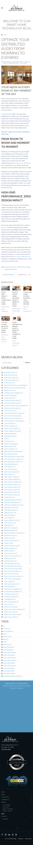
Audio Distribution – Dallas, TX (16, 343)
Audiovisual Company (10, 380)
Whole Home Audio (10, 607)
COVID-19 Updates (9, 426)
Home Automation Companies (13, 456)
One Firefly (13, 838)
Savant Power (7, 811)
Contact (4, 816)
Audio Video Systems (9, 658)
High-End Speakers (9, 449)
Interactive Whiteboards (11, 502)
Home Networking (9, 469)
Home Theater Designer (11, 479)
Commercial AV (8, 411)
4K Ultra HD (6, 629)
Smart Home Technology (11, 579)
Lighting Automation (10, 507)
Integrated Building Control (12, 500)
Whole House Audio (10, 612)
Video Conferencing (10, 602)
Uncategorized (8, 599)
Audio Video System (10, 377)
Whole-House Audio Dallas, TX (16, 311)
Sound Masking (8, 586)
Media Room (8, 525)
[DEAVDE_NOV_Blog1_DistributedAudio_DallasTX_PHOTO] (16, 75)
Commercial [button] (5, 799)
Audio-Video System (9, 663)
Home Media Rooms (10, 464)
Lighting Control (9, 512)
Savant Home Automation (12, 556)
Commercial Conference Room (13, 413)
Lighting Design (8, 515)
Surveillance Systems (10, 596)
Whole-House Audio (10, 617)
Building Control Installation (12, 393)
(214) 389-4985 (6, 749)
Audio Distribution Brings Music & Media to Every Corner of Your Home (17, 330)
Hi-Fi (5, 439)
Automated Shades (8, 671)
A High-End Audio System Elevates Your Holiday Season (27, 298)
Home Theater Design (10, 477)
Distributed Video (9, 436)
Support (5, 819)
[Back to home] (16, 8)
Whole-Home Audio (24, 267)
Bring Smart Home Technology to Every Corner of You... (25, 274)
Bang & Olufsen (8, 809)
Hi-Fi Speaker (8, 441)
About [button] (3, 794)
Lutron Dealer (8, 518)
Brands (3, 802)
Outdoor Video (8, 551)
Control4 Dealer (9, 423)
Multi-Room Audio (11, 269)
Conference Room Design (12, 418)
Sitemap (21, 838)
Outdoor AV (7, 543)
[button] (2, 8)
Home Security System (11, 472)
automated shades (8, 668)
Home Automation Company (12, 459)
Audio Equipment (8, 650)
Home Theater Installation (12, 482)
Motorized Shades (9, 530)
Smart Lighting (8, 581)
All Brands (6, 805)
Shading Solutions (9, 561)
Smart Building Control (11, 563)
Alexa (4, 634)
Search (27, 362)
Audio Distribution (11, 267)
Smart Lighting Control (11, 584)
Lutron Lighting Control (11, 520)
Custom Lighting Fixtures (11, 431)
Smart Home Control (10, 574)
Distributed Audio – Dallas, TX (22, 61)
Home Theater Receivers (11, 484)
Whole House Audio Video (12, 614)
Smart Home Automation (11, 568)
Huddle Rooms (8, 497)
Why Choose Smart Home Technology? (11, 274)
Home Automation (9, 454)
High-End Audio (9, 446)
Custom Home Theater (11, 428)
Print (5, 35)
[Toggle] (30, 375)
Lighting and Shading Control (12, 505)
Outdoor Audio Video (10, 540)
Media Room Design (10, 528)
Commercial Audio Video (11, 400)
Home (3, 792)
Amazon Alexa (7, 636)
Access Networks (8, 631)
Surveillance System (10, 594)
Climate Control (9, 398)
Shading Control (9, 558)
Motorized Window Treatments (13, 533)
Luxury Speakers (9, 523)
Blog (2, 813)
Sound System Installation (12, 589)
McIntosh (6, 807)
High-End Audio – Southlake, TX (27, 309)
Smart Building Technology (12, 566)
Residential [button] (5, 797)
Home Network (8, 467)
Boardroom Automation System (13, 388)
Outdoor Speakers (9, 548)
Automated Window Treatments (12, 676)
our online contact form (21, 256)
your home (4, 227)
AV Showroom (8, 383)
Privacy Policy (28, 838)
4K (4, 626)
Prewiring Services (9, 553)
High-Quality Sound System (12, 451)
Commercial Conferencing (12, 416)
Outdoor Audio (8, 538)
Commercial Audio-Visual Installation (15, 405)
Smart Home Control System (12, 576)
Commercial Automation (11, 408)
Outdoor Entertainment (11, 546)
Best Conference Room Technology (14, 385)
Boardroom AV (8, 390)
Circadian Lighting (9, 395)
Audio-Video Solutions (9, 660)
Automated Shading (9, 673)
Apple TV (5, 639)
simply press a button (21, 163)
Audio (5, 642)
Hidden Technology (10, 444)
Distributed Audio (6, 61)
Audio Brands (7, 644)
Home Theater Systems (11, 487)
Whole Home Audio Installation (13, 609)
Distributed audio (6, 114)
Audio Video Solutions (9, 652)
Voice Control (8, 604)
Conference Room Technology (13, 421)
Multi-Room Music (9, 535)
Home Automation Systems (12, 461)
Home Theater (8, 474)
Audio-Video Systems (9, 665)
